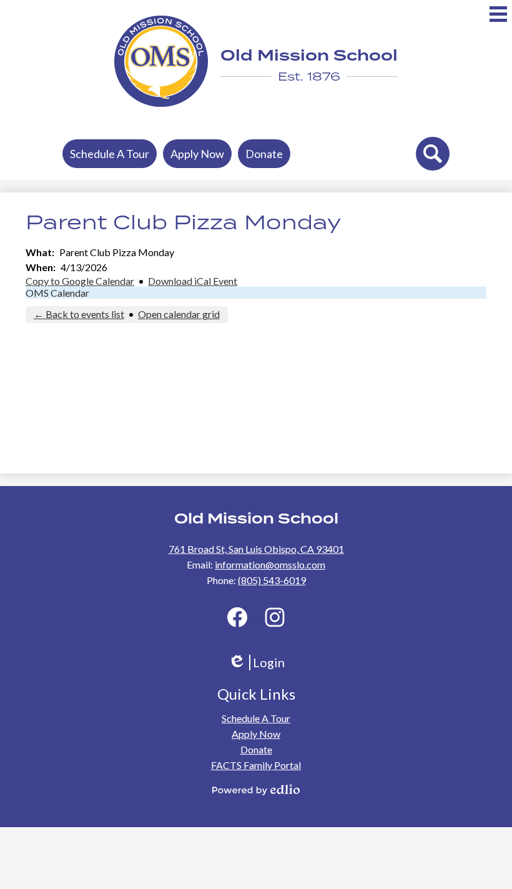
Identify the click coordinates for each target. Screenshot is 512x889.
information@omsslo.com (270, 564)
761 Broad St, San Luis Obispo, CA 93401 (256, 549)
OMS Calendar (57, 293)
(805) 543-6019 (272, 580)
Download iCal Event (192, 281)
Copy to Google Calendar (80, 281)
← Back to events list (79, 314)
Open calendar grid (179, 314)
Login (261, 662)
